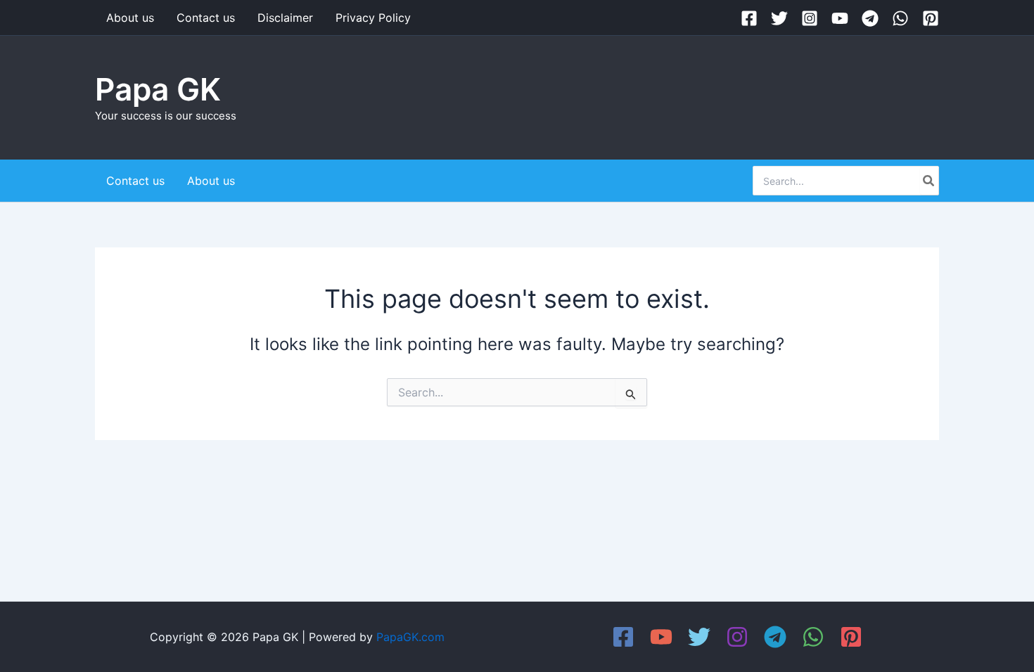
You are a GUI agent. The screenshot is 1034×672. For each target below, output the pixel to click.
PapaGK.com (410, 637)
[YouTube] (839, 18)
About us (130, 18)
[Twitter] (779, 18)
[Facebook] (749, 18)
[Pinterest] (930, 18)
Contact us (206, 18)
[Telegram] (870, 18)
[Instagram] (809, 18)
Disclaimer (285, 18)
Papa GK (158, 89)
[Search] (929, 181)
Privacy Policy (373, 18)
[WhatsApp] (900, 18)
